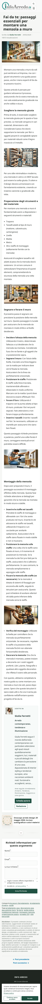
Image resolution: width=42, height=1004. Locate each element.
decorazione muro (9, 910)
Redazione (21, 806)
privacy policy (21, 886)
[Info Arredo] (16, 6)
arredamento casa (13, 908)
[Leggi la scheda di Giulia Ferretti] (9, 711)
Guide (11, 905)
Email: (7, 859)
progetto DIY (24, 914)
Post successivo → (21, 963)
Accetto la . (18, 886)
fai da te (20, 910)
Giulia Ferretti (15, 35)
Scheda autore (23, 800)
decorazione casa (27, 908)
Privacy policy (9, 993)
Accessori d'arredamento (19, 903)
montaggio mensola (27, 912)
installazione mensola (10, 912)
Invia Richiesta (21, 891)
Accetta (29, 998)
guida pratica (29, 910)
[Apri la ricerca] (33, 3)
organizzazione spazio (10, 914)
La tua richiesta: (12, 866)
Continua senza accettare (12, 998)
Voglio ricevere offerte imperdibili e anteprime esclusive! (22, 882)
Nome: (8, 851)
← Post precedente (21, 959)
